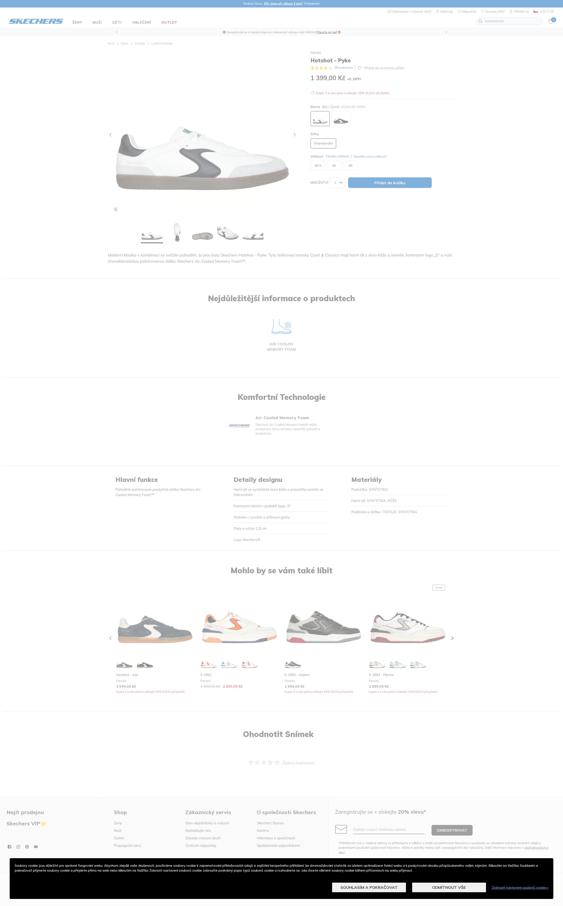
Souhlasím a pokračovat (369, 887)
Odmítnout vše (449, 887)
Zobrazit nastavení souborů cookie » (520, 887)
